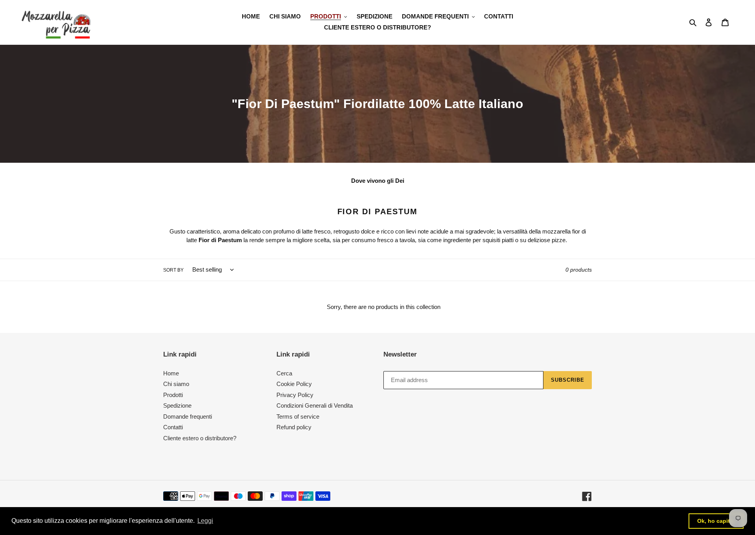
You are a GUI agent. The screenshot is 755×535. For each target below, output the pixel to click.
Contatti (173, 427)
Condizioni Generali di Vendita (314, 405)
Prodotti (173, 395)
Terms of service (297, 416)
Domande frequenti (187, 416)
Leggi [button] (205, 520)
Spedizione (177, 405)
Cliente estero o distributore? (199, 438)
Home (171, 373)
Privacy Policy (294, 395)
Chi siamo (176, 384)
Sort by (173, 270)
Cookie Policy (294, 384)
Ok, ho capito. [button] (716, 521)
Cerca (284, 373)
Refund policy (293, 427)
